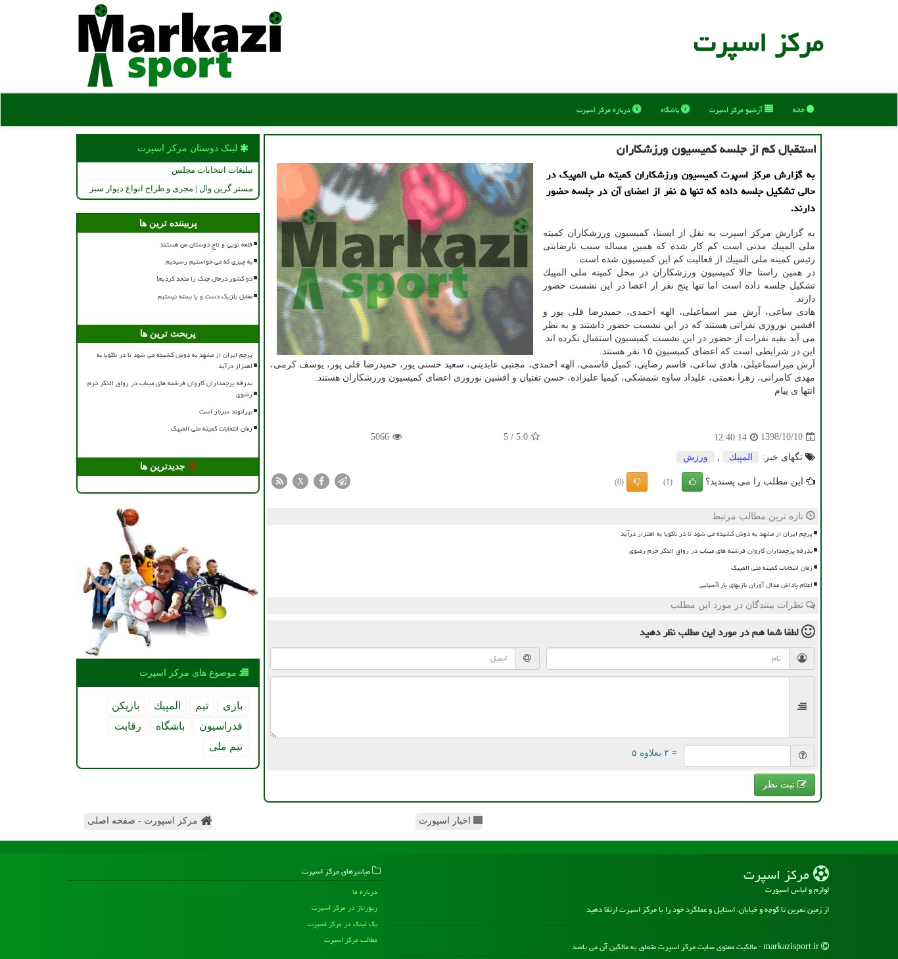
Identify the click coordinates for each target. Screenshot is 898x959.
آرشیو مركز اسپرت (737, 109)
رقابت (127, 726)
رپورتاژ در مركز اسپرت (344, 907)
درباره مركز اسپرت (604, 109)
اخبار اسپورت (446, 821)
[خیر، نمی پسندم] (637, 482)
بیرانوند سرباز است (225, 411)
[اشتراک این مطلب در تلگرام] (342, 480)
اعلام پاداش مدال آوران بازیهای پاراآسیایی (756, 585)
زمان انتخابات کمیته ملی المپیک (772, 567)
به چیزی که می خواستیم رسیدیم (209, 261)
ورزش (695, 457)
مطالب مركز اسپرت (350, 940)
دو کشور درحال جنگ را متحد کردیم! (204, 278)
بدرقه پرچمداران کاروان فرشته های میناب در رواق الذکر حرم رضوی (721, 550)
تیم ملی (226, 746)
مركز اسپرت (759, 42)
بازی (233, 705)
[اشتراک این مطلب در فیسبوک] (321, 480)
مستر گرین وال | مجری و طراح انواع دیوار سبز (171, 188)
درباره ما (364, 892)
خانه (800, 109)
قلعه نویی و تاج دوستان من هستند (206, 244)
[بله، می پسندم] (692, 482)
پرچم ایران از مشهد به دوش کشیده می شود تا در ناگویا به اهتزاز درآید (717, 533)
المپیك (741, 457)
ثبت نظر (780, 784)
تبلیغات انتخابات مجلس (212, 170)
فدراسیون (221, 726)
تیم (201, 705)
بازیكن (125, 705)
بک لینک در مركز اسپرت (342, 924)
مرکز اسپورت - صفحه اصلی (144, 821)
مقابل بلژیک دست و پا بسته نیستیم (205, 296)
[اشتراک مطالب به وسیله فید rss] (279, 480)
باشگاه (671, 109)
